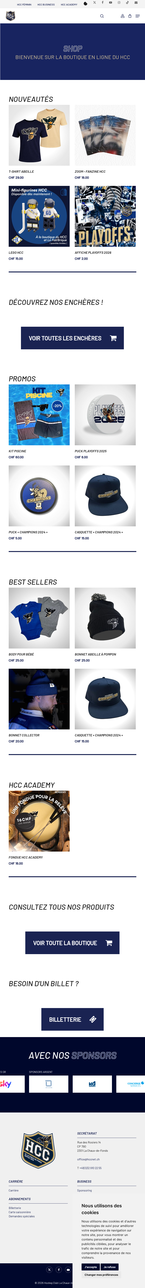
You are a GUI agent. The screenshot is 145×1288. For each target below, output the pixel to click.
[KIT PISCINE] (39, 414)
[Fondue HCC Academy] (39, 821)
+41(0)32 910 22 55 (90, 1168)
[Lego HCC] (39, 216)
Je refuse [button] (110, 1267)
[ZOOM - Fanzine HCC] (105, 135)
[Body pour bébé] (39, 618)
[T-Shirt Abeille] (39, 135)
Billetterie (15, 1208)
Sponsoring (84, 1190)
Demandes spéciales (22, 1216)
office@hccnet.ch (88, 1159)
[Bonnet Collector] (39, 699)
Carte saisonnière (20, 1212)
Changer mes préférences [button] (101, 1274)
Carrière (14, 1190)
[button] (138, 16)
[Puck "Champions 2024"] (39, 495)
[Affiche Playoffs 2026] (105, 216)
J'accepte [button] (91, 1267)
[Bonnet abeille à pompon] (105, 618)
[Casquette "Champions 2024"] (105, 495)
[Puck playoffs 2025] (105, 414)
